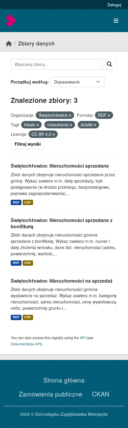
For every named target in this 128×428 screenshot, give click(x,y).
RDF (16, 202)
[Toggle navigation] (116, 20)
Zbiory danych (36, 43)
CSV (27, 202)
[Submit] (109, 64)
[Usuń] (70, 115)
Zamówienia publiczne (50, 393)
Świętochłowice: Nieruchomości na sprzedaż (62, 280)
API (82, 337)
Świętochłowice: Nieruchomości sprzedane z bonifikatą (62, 223)
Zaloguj (114, 4)
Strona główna (64, 379)
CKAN (100, 393)
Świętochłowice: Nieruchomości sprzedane (60, 165)
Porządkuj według (29, 82)
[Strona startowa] (9, 43)
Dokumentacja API (26, 343)
